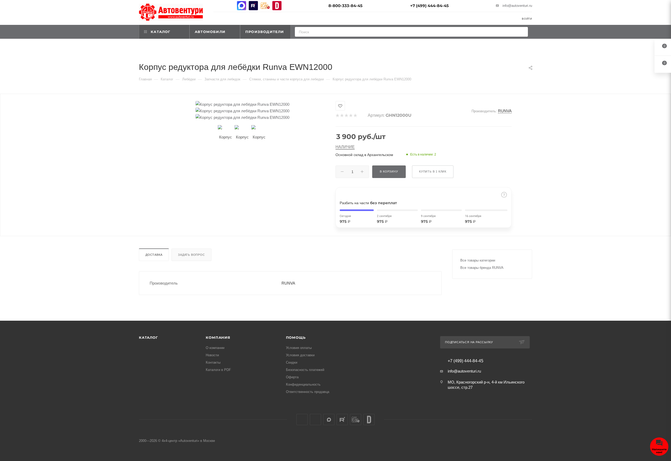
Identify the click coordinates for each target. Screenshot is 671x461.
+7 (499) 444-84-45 (429, 5)
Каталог (148, 337)
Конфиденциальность (303, 384)
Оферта (292, 377)
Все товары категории (477, 260)
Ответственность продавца (307, 392)
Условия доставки (300, 355)
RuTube (253, 5)
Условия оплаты (299, 348)
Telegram (229, 5)
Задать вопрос (191, 254)
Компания (218, 337)
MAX (241, 5)
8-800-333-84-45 (345, 5)
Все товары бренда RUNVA (482, 268)
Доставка (153, 254)
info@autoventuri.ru (517, 6)
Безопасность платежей (305, 370)
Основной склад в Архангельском (364, 155)
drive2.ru (277, 5)
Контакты (213, 362)
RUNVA (505, 111)
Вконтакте (218, 5)
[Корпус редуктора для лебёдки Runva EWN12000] (242, 104)
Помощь (296, 337)
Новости (212, 355)
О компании (215, 348)
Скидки (291, 362)
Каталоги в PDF (218, 370)
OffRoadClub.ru (265, 5)
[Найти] (522, 32)
